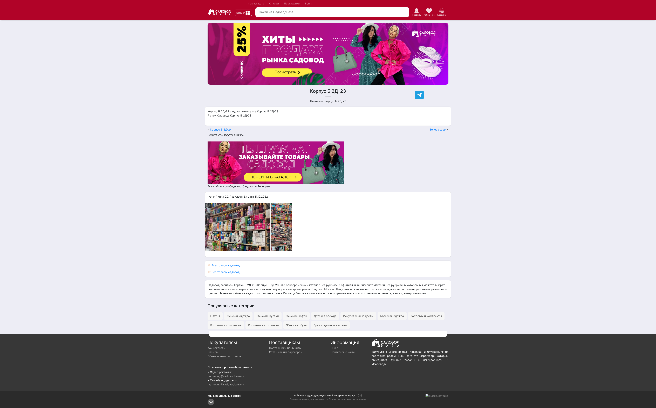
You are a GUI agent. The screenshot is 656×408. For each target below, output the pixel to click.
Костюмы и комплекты (426, 316)
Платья (215, 316)
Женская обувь (296, 325)
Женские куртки (268, 316)
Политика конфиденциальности (309, 399)
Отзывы (274, 3)
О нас (334, 348)
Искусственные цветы (358, 316)
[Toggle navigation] (243, 12)
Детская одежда (325, 316)
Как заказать (256, 3)
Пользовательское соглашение (347, 399)
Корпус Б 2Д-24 (221, 129)
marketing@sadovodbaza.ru (226, 376)
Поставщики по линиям (285, 348)
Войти (308, 3)
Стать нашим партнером (286, 352)
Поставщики (292, 3)
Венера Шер (437, 129)
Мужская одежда (392, 316)
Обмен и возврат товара (224, 356)
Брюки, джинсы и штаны (330, 325)
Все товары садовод (225, 265)
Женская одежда (238, 316)
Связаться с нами (343, 352)
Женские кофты (296, 316)
